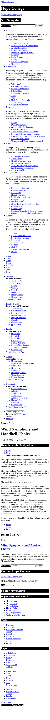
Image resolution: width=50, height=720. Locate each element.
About (8, 256)
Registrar (15, 55)
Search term (6, 25)
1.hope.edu (15, 283)
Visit (13, 98)
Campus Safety (17, 206)
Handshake (15, 292)
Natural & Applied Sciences (22, 52)
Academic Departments (20, 43)
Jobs (8, 270)
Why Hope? (16, 84)
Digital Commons (18, 125)
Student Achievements (20, 89)
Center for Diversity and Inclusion (25, 204)
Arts (8, 143)
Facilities (14, 245)
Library (14, 59)
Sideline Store (17, 242)
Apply (13, 95)
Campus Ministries (18, 190)
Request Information (19, 105)
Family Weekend (18, 343)
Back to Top (6, 703)
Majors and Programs (20, 93)
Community (11, 384)
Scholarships (16, 91)
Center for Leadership (20, 129)
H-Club (14, 252)
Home (8, 451)
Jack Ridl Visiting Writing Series (24, 165)
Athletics (9, 215)
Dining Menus (17, 295)
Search (39, 26)
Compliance (11, 634)
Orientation (15, 334)
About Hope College (19, 398)
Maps (8, 267)
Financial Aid (16, 338)
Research (10, 107)
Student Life (16, 192)
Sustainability (16, 209)
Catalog (14, 64)
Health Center (17, 202)
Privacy (9, 643)
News (8, 263)
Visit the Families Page (15, 352)
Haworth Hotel (17, 400)
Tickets (14, 233)
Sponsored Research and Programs (25, 134)
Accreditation (11, 636)
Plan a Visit (16, 366)
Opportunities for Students (22, 127)
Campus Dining (17, 199)
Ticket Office (16, 159)
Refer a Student (17, 377)
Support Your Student (20, 345)
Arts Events (16, 393)
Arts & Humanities (19, 48)
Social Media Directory (15, 615)
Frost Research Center (20, 139)
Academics (10, 30)
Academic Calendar (19, 347)
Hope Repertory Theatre (21, 163)
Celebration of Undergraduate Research (27, 141)
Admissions (11, 66)
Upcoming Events (18, 373)
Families (9, 329)
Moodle (14, 290)
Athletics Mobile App (20, 249)
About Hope (11, 671)
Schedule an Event (18, 311)
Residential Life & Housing (22, 197)
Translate (25, 414)
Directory (10, 418)
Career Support (17, 375)
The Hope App (17, 281)
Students (9, 276)
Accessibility (11, 641)
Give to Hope (11, 685)
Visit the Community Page (16, 407)
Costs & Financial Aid (20, 86)
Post (8, 529)
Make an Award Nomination (22, 363)
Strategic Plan (16, 313)
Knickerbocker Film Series (22, 168)
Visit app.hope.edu (13, 299)
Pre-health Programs (19, 62)
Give (8, 272)
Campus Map (16, 297)
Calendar (9, 265)
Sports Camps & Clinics (21, 236)
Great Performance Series (21, 161)
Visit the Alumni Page (15, 379)
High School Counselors (21, 100)
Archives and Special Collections (24, 132)
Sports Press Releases (20, 238)
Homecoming (16, 361)
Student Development (20, 188)
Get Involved (16, 340)
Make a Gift (16, 370)
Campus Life (11, 172)
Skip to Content (7, 2)
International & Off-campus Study (25, 46)
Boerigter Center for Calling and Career (27, 211)
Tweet (8, 527)
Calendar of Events (19, 389)
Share (8, 525)
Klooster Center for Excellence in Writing (28, 136)
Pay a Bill (15, 336)
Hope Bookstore (18, 195)
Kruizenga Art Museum (20, 156)
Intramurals (15, 240)
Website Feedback (13, 639)
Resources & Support (20, 50)
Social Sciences (17, 57)
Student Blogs (17, 102)
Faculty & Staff (12, 304)
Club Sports (16, 247)
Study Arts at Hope (19, 170)
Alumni (9, 356)
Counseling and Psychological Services (27, 213)
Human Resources (18, 315)
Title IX (9, 632)
